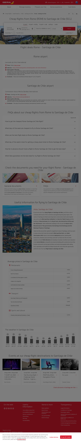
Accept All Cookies (66, 437)
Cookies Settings (54, 437)
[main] (40, 437)
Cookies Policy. (22, 439)
